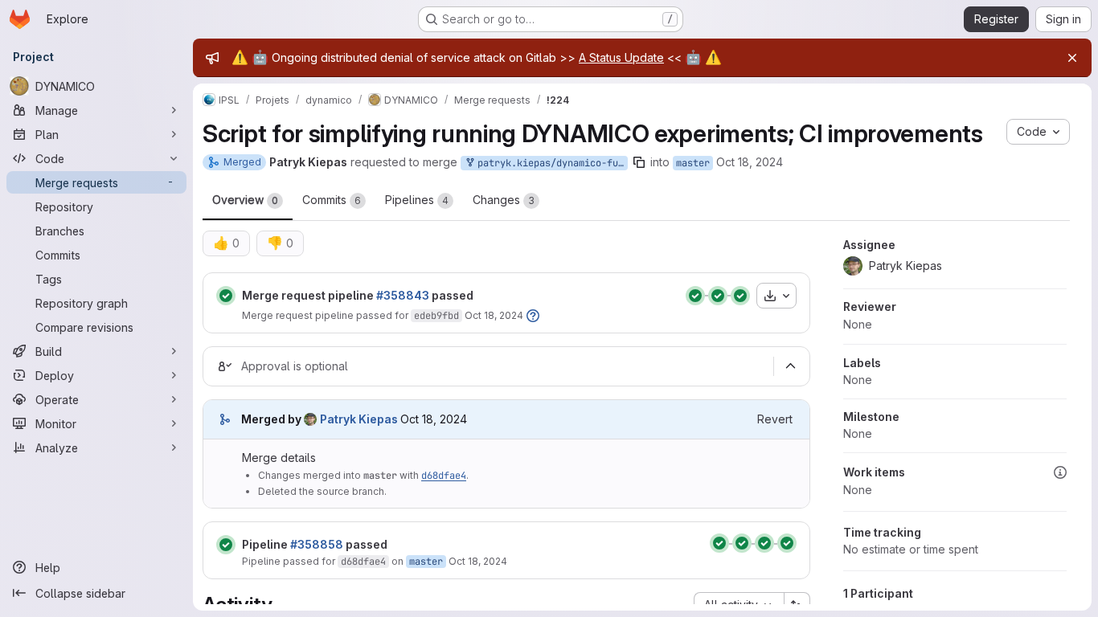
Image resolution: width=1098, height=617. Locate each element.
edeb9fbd (436, 315)
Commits (331, 199)
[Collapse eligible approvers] (790, 366)
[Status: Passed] (226, 295)
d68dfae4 (443, 475)
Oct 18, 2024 (749, 162)
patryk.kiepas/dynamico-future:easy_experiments (550, 163)
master (693, 163)
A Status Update (621, 57)
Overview (245, 199)
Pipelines (417, 199)
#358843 (402, 295)
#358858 (316, 544)
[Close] (1072, 57)
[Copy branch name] (639, 162)
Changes (504, 199)
